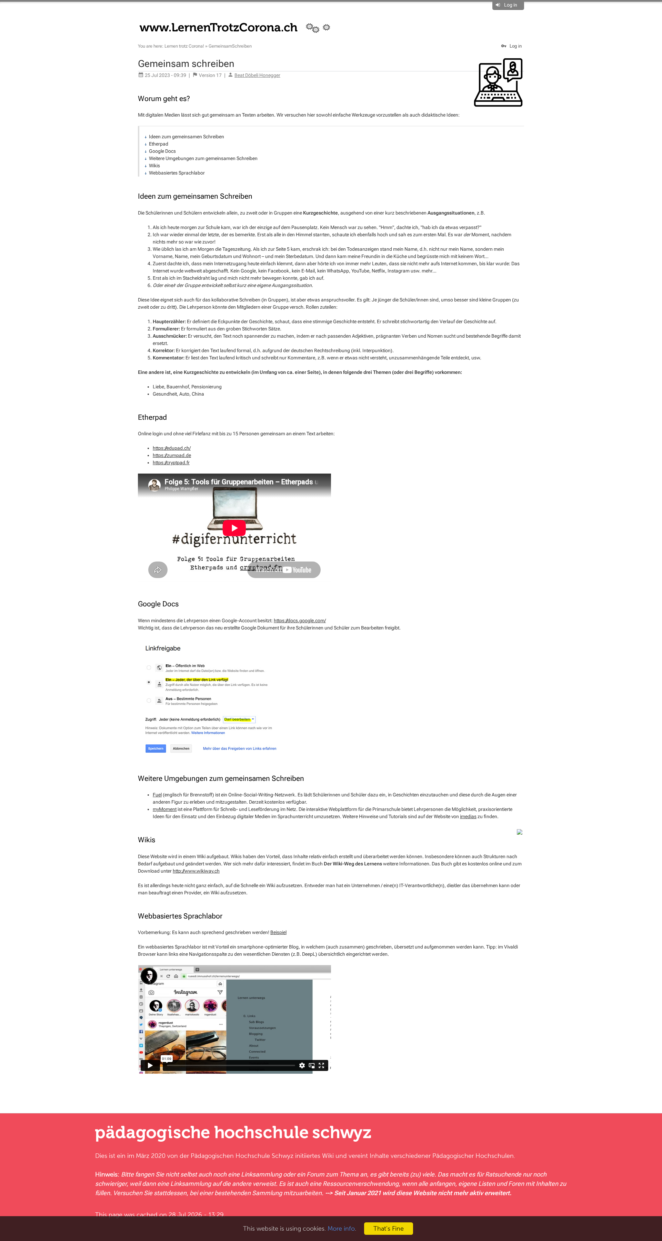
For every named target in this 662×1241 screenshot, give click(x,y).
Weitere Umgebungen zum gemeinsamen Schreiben (203, 158)
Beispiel (278, 932)
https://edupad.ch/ (172, 448)
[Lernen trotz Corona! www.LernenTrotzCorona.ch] (239, 27)
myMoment (165, 809)
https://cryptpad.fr (171, 462)
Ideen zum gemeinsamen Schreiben (186, 136)
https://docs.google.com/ (300, 620)
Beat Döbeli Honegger (257, 75)
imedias (468, 816)
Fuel (157, 794)
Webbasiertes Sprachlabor (177, 173)
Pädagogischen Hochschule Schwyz (242, 1155)
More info (341, 1228)
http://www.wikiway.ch (196, 871)
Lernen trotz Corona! (184, 46)
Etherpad (158, 144)
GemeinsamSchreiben (230, 46)
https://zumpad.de (172, 455)
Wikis (154, 165)
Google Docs (162, 151)
